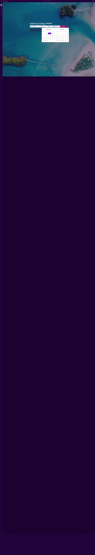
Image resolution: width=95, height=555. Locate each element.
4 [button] (50, 33)
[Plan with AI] (1, 9)
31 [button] (65, 40)
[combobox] (36, 26)
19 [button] (56, 38)
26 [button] (52, 38)
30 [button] (63, 40)
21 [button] (43, 38)
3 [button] (65, 33)
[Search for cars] (1, 6)
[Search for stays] (1, 5)
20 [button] (58, 38)
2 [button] (63, 33)
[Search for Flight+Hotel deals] (1, 8)
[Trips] (1, 11)
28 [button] (43, 40)
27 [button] (58, 40)
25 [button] (50, 38)
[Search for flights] (1, 3)
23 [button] (63, 38)
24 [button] (48, 38)
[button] (1, 1)
